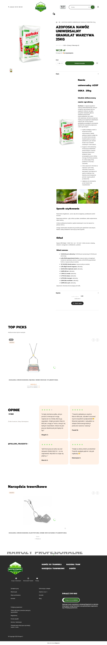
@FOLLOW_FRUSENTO (17, 444)
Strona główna (56, 22)
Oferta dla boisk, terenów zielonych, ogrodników (21, 611)
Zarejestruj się (15, 588)
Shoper (20, 636)
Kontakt (13, 598)
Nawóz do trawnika (52, 564)
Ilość (57, 60)
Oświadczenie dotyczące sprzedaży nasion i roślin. (20, 626)
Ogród (72, 568)
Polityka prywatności (16, 607)
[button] (92, 7)
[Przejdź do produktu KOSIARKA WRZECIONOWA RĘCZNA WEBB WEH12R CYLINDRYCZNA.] (33, 357)
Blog (40, 598)
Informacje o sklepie (44, 588)
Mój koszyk (14, 592)
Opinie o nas (42, 592)
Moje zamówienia (15, 595)
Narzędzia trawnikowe (53, 568)
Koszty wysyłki (15, 619)
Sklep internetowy (53, 643)
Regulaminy (14, 615)
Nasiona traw (73, 564)
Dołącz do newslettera (71, 600)
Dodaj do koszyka (80, 63)
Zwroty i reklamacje (16, 622)
